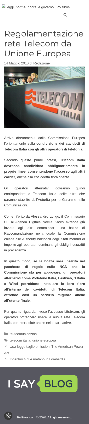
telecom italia (20, 340)
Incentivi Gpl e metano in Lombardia (37, 359)
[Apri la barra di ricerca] (65, 15)
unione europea (44, 340)
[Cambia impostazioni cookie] (8, 416)
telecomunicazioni (23, 334)
